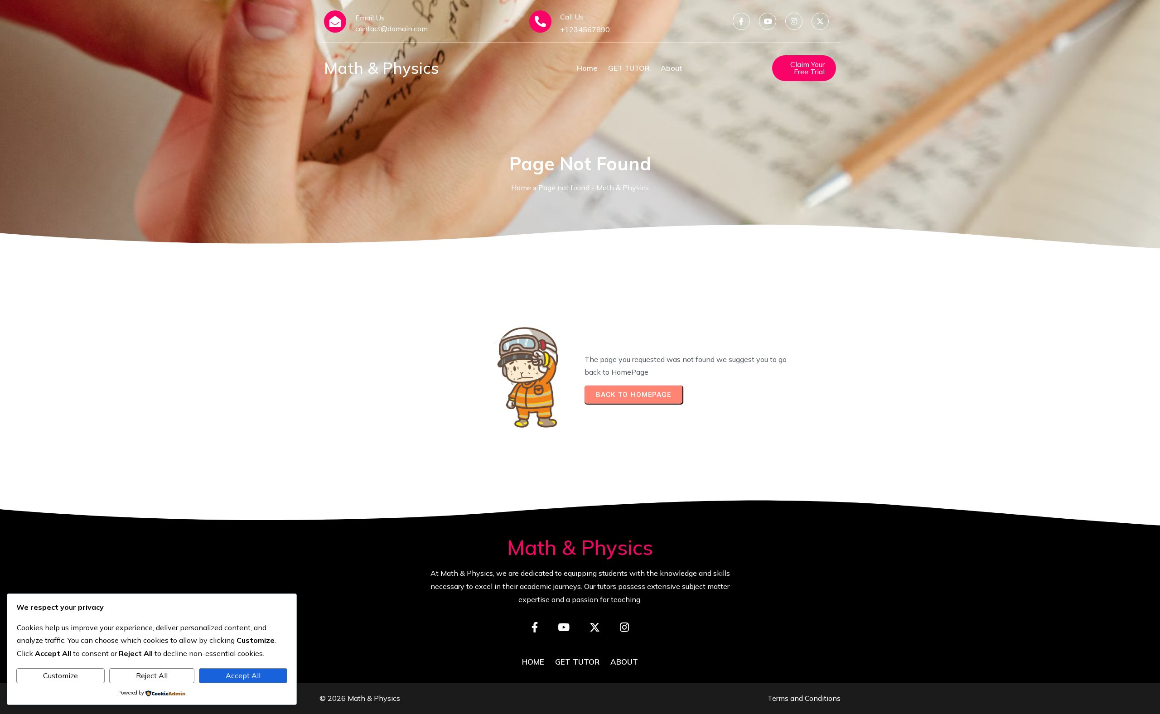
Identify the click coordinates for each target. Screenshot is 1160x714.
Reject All (152, 675)
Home (521, 187)
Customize (60, 675)
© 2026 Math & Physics (359, 698)
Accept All (243, 675)
